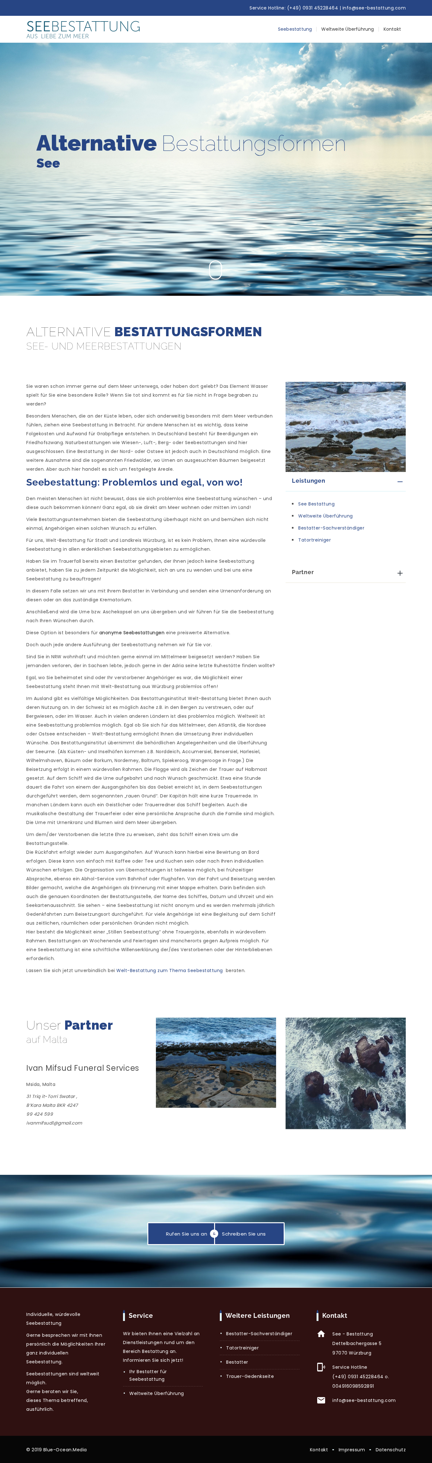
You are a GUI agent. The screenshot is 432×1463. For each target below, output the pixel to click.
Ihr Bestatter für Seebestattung (148, 1375)
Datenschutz (391, 1450)
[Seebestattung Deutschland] (83, 29)
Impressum (352, 1450)
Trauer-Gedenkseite (250, 1376)
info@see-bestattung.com (374, 8)
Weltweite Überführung (347, 29)
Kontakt (392, 29)
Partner (303, 572)
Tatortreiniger (314, 540)
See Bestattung (316, 504)
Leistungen (308, 480)
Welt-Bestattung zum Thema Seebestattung (169, 970)
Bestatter (237, 1362)
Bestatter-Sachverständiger (331, 528)
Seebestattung (295, 29)
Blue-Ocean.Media (65, 1450)
